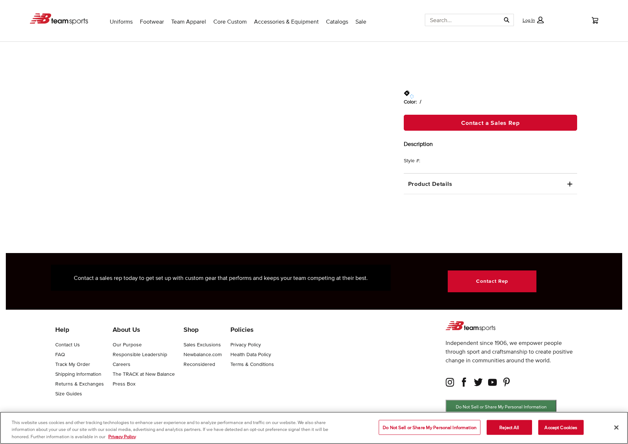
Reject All (509, 427)
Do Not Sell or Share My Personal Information (501, 407)
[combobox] (460, 20)
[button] (532, 20)
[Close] (616, 427)
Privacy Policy (122, 436)
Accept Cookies (560, 427)
